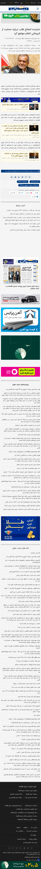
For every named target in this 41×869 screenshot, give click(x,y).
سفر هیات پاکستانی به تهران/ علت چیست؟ (28, 661)
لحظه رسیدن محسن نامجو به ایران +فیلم (28, 465)
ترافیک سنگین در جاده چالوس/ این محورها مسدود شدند (24, 611)
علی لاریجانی (35, 182)
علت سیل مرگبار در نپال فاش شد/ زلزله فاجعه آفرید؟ (25, 487)
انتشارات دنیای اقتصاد (31, 806)
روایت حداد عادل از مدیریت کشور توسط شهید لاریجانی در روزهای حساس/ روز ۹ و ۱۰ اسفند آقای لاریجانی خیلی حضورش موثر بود (21, 606)
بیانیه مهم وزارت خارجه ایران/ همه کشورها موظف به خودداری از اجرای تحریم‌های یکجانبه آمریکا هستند (22, 439)
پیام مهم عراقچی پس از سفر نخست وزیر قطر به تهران (25, 760)
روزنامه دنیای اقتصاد (31, 794)
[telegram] (15, 177)
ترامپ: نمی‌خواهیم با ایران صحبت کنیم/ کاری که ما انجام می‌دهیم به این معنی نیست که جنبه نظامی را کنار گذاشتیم (20, 477)
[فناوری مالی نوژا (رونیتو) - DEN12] (20, 528)
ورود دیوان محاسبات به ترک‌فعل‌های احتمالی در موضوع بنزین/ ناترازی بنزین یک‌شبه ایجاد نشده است (22, 567)
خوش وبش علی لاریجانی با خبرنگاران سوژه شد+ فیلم (25, 214)
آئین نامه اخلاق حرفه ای (30, 843)
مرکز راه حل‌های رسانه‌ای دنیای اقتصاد (26, 816)
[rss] (20, 848)
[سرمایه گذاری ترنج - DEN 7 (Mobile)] (20, 18)
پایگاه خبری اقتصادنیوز (15, 798)
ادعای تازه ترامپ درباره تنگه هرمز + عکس (28, 752)
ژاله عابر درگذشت (35, 553)
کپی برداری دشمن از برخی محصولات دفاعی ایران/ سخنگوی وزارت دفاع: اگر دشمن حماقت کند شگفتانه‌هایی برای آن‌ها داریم (22, 744)
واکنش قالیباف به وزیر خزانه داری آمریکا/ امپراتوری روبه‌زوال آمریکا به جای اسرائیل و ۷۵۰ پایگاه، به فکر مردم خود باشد (21, 497)
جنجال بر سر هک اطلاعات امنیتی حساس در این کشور (25, 592)
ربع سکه (34, 3)
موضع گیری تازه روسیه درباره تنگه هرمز (29, 435)
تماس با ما (34, 828)
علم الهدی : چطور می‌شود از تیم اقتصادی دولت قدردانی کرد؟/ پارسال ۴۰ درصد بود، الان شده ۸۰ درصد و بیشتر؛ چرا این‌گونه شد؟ (20, 619)
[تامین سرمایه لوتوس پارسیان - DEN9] (20, 347)
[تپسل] (2, 98)
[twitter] (22, 177)
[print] (11, 177)
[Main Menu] (38, 9)
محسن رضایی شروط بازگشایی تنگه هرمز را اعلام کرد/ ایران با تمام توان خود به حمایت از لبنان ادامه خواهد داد (21, 460)
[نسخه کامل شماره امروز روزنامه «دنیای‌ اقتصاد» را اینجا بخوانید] (20, 271)
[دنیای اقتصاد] (19, 9)
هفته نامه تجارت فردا (31, 798)
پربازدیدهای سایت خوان (20, 384)
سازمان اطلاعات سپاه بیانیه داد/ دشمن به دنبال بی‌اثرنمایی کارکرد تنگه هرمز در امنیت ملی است (20, 415)
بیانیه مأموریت (21, 839)
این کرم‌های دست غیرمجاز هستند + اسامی (28, 736)
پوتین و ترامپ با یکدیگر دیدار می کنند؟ (29, 627)
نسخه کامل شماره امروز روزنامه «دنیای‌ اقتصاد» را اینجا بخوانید (22, 287)
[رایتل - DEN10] (20, 372)
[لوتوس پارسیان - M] (20, 865)
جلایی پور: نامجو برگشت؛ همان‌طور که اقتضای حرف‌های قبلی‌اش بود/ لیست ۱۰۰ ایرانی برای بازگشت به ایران (22, 776)
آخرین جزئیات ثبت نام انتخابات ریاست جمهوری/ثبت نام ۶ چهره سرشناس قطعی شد (22, 225)
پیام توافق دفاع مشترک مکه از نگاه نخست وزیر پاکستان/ (24, 657)
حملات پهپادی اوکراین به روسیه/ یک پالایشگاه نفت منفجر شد (22, 756)
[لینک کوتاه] (29, 177)
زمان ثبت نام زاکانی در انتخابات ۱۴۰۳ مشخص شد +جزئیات (23, 210)
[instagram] (31, 848)
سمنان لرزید (37, 715)
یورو (15, 3)
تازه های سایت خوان (20, 548)
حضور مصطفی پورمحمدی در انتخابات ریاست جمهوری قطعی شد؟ (16, 154)
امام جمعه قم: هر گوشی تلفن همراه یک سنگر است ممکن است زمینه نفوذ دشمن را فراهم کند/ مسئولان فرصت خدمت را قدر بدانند (20, 597)
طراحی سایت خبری (33, 860)
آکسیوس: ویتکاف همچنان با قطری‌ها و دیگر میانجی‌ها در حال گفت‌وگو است (22, 561)
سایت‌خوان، (32, 171)
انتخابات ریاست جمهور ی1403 (29, 185)
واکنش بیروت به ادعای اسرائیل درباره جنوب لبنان (26, 614)
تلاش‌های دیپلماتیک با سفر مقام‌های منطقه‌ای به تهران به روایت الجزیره (22, 647)
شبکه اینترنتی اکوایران (16, 794)
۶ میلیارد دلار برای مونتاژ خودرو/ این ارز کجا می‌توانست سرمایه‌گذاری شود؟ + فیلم (20, 711)
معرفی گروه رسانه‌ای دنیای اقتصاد (27, 791)
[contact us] (13, 848)
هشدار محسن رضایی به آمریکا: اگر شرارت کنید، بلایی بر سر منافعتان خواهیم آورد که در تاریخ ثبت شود (21, 421)
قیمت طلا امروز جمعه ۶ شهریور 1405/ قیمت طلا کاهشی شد (23, 557)
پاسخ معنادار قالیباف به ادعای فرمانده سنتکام (27, 665)
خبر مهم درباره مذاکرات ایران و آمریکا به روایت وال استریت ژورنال (21, 509)
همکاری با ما (19, 831)
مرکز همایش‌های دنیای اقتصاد (13, 806)
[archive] (9, 848)
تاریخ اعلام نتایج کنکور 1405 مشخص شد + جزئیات (25, 749)
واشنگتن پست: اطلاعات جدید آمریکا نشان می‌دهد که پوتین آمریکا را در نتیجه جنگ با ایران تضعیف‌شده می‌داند (21, 731)
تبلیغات (25, 828)
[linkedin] (18, 177)
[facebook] (25, 177)
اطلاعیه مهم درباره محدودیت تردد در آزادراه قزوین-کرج (25, 572)
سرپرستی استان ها (32, 831)
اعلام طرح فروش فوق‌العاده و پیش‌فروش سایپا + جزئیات (24, 452)
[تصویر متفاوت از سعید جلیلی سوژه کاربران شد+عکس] (34, 106)
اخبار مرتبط (20, 205)
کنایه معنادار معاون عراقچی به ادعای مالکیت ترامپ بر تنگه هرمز (22, 631)
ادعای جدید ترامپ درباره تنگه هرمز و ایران (28, 575)
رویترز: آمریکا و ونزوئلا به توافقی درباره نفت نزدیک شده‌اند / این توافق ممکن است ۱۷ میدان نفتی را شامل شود (22, 764)
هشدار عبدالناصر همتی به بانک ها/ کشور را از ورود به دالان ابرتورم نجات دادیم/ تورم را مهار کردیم (21, 492)
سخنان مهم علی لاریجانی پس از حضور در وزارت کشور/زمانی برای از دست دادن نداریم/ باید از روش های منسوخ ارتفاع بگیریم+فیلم (20, 129)
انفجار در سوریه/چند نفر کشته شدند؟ (29, 624)
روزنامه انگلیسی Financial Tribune (27, 820)
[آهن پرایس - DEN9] (20, 320)
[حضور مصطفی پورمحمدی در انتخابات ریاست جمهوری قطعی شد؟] (34, 155)
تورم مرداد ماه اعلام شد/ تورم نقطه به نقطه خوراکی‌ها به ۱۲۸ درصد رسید (21, 692)
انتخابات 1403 (22, 182)
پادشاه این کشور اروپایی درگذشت (30, 739)
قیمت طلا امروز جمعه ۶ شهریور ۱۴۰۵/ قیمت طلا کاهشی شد (23, 389)
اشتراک (18, 828)
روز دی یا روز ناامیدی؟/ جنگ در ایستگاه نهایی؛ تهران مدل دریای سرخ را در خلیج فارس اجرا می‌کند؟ (20, 701)
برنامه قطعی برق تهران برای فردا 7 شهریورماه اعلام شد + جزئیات (22, 588)
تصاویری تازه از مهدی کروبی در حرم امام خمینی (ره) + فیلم (23, 706)
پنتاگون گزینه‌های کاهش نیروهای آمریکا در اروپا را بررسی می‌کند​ (22, 506)
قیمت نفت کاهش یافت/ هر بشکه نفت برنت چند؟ (25, 687)
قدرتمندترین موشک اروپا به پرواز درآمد (29, 601)
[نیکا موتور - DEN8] (20, 299)
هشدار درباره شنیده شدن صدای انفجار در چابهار (26, 684)
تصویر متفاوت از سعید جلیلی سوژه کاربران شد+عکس (15, 105)
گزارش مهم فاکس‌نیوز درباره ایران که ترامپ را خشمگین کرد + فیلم (21, 726)
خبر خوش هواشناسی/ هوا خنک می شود (28, 468)
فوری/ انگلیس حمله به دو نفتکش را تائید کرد (27, 455)
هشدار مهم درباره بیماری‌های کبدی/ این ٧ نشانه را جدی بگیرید (22, 502)
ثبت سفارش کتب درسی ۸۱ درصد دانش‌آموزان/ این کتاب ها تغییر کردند (21, 770)
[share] (16, 848)
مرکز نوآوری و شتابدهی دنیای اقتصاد (26, 809)
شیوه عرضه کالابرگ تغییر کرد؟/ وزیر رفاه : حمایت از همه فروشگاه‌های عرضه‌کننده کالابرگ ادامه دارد (20, 482)
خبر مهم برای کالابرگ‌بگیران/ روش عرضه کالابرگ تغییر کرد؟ (24, 585)
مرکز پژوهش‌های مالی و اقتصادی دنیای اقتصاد (23, 813)
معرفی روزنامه (33, 839)
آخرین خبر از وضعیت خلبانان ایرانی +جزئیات (27, 425)
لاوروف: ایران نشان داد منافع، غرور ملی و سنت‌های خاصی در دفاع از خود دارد (21, 580)
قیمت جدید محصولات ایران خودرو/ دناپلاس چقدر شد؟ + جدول (22, 472)
